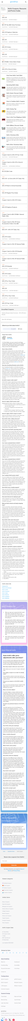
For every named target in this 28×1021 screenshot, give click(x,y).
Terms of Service (4, 1015)
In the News (16, 968)
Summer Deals (17, 1003)
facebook (2, 1019)
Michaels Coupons (18, 982)
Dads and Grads (17, 996)
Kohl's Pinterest (5, 594)
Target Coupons (5, 918)
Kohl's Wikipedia (5, 598)
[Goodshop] (14, 2)
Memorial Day (4, 999)
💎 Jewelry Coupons (6, 887)
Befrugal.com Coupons (7, 906)
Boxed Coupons (5, 913)
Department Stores (11, 851)
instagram (6, 1019)
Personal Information (5, 968)
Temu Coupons (5, 922)
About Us (3, 961)
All (2, 952)
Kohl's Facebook (5, 591)
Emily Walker (10, 338)
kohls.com (23, 355)
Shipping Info (5, 586)
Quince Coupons (4, 979)
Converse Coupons (5, 989)
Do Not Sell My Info (20, 1015)
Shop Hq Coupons (6, 904)
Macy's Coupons (5, 901)
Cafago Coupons (6, 911)
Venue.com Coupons (6, 915)
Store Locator (5, 589)
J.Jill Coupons (4, 985)
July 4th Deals (17, 999)
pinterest (14, 1019)
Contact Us (3, 971)
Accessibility (17, 965)
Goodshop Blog (4, 965)
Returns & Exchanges (6, 587)
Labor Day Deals (4, 1003)
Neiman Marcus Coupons (7, 908)
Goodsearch (17, 961)
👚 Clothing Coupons (6, 883)
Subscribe (14, 865)
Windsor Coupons (18, 985)
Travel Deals (3, 996)
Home (4, 851)
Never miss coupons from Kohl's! (14, 857)
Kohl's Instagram (5, 596)
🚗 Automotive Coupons (7, 890)
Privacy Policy (16, 870)
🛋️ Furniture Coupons (7, 892)
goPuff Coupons (17, 979)
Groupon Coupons (6, 920)
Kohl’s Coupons (4, 982)
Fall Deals (3, 1006)
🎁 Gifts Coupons (6, 885)
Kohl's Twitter (5, 593)
